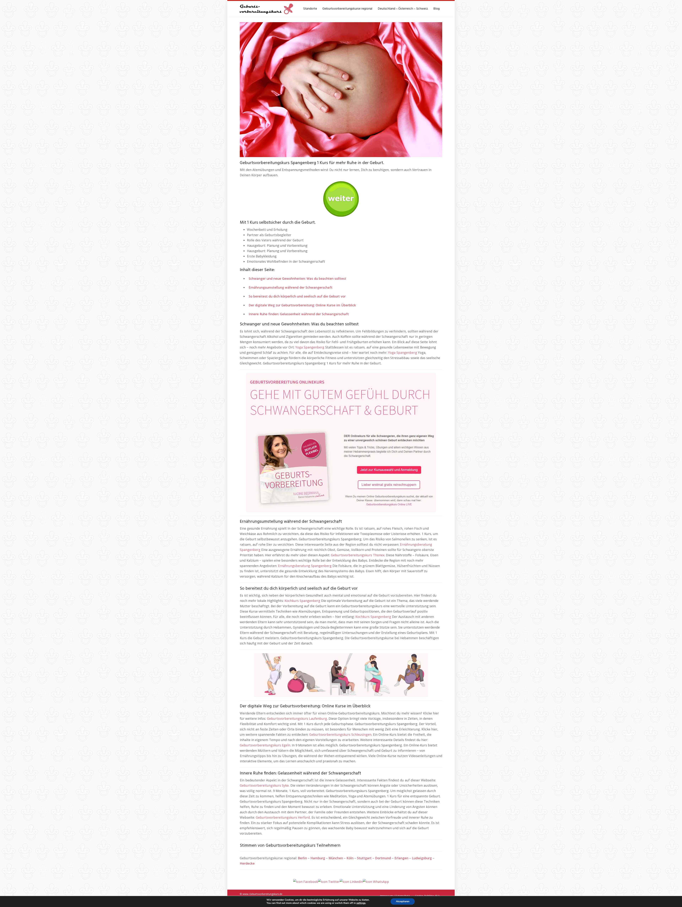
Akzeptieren (402, 901)
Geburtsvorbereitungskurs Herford (283, 817)
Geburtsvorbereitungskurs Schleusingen (340, 734)
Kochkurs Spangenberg (302, 601)
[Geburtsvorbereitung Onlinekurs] (341, 442)
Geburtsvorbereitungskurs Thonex (357, 555)
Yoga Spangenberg (309, 347)
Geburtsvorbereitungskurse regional (347, 8)
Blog (436, 8)
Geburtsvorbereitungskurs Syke (264, 785)
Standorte (310, 8)
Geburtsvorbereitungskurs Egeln (265, 745)
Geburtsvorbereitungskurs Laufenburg (297, 718)
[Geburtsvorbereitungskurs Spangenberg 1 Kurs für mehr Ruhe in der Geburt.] (341, 89)
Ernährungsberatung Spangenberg (305, 566)
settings (361, 903)
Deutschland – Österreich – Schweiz (403, 8)
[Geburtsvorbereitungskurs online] (266, 9)
